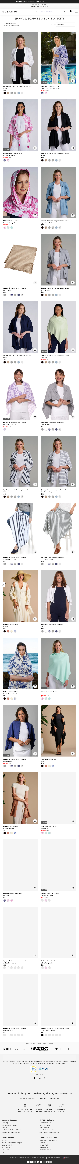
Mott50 (39, 6)
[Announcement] (30, 2)
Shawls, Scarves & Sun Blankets (39, 18)
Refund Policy (44, 1147)
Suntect (46, 6)
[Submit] (37, 11)
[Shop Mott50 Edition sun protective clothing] (14, 1049)
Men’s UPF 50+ (45, 1125)
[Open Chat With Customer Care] (76, 1)
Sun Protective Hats (47, 1130)
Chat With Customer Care (49, 1098)
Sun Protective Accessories (49, 1132)
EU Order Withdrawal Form (11, 1130)
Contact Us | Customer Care (11, 1132)
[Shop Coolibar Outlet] (65, 1049)
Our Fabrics (6, 1147)
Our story (5, 1140)
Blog (3, 1152)
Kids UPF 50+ (44, 1127)
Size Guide (5, 1150)
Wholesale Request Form (48, 1140)
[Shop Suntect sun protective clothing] (39, 1049)
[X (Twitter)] (44, 1078)
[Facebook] (34, 1078)
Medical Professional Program (12, 1142)
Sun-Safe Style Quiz (27, 1098)
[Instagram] (39, 1078)
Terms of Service (45, 1150)
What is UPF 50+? (8, 1145)
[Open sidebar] (2, 584)
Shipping (5, 1123)
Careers (42, 1142)
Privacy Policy (44, 1145)
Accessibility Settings (54, 1157)
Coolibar (33, 6)
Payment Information (9, 1125)
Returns (4, 1127)
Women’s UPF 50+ (46, 1123)
